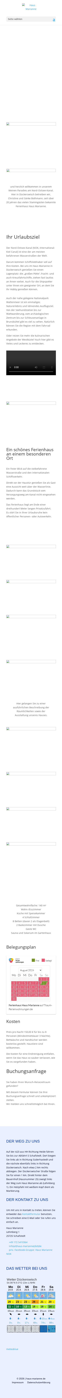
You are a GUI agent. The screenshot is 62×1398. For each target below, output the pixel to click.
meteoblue (12, 1349)
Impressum (18, 1382)
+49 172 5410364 (18, 1242)
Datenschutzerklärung (38, 1382)
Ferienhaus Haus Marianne (24, 1005)
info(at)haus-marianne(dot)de (25, 1246)
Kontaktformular (31, 1214)
